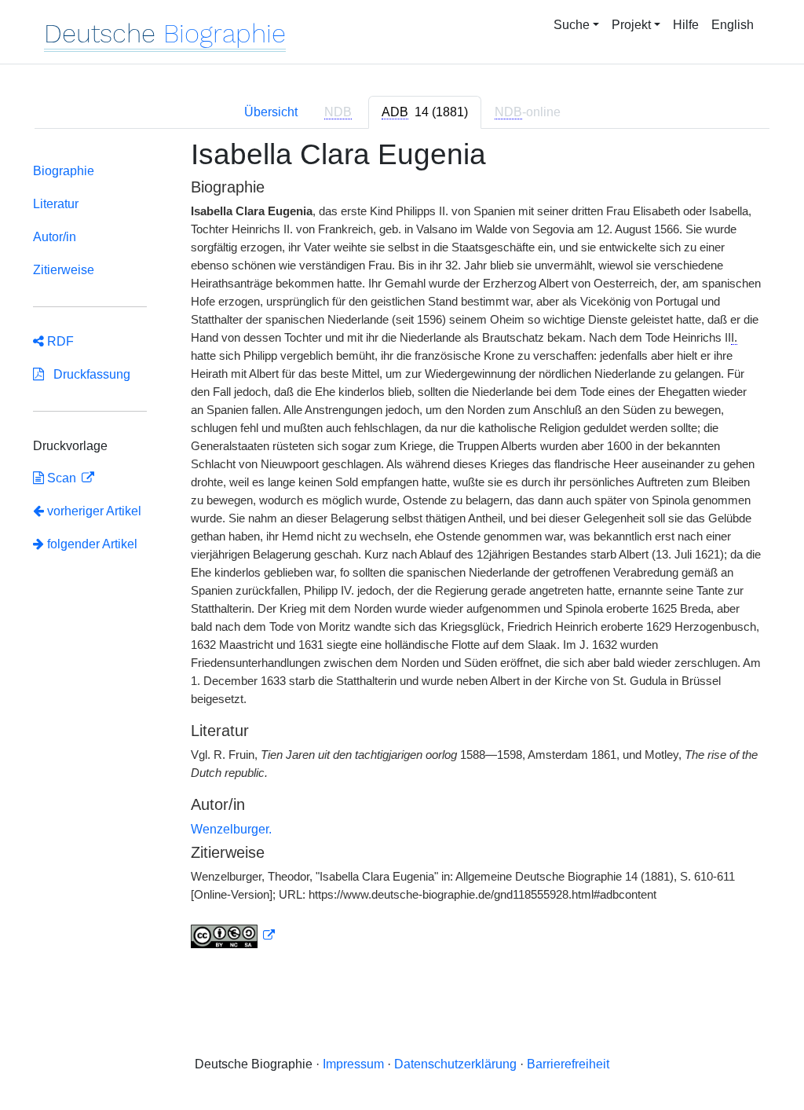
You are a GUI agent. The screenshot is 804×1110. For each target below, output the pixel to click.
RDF (59, 341)
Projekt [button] (631, 24)
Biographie (63, 171)
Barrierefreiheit (568, 1064)
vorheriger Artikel (94, 511)
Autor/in (54, 237)
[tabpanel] (402, 553)
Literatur (56, 204)
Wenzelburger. (231, 829)
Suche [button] (572, 24)
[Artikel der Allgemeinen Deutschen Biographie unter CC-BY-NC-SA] (233, 935)
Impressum (353, 1064)
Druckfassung (87, 374)
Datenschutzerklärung (455, 1064)
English (732, 24)
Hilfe (686, 24)
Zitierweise (63, 270)
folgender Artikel (90, 544)
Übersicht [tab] (271, 112)
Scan (61, 478)
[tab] (424, 112)
